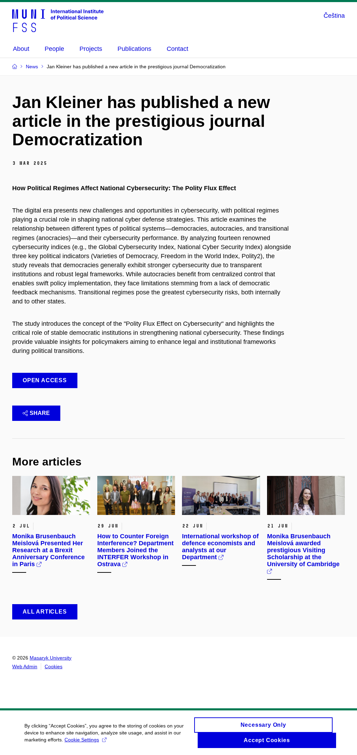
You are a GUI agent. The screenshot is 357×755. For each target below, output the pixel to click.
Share (40, 413)
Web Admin (24, 666)
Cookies (53, 666)
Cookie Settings (81, 739)
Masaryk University (50, 658)
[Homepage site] (58, 20)
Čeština (334, 15)
